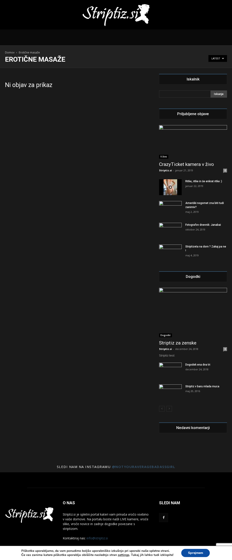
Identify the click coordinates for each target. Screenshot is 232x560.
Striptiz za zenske (177, 343)
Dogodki (165, 335)
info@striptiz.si (97, 538)
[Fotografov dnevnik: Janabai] (170, 231)
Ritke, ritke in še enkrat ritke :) (203, 181)
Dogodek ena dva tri (197, 364)
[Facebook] (163, 517)
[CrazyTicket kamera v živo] (193, 142)
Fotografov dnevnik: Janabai (203, 224)
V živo (163, 156)
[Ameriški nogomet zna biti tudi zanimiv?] (170, 209)
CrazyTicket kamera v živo (186, 164)
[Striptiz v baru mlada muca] (170, 392)
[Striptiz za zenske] (193, 312)
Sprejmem (195, 553)
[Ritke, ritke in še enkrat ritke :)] (170, 187)
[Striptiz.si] (116, 15)
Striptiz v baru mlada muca (202, 386)
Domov (9, 52)
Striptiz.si (165, 170)
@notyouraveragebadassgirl (143, 466)
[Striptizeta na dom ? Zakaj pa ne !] (170, 252)
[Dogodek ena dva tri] (170, 369)
